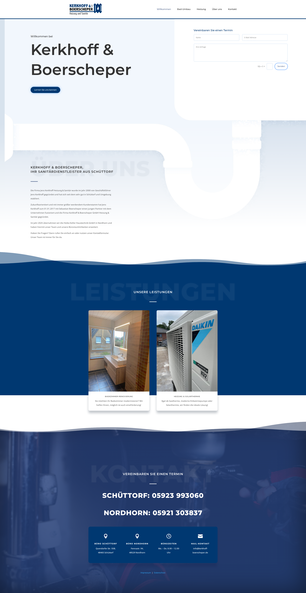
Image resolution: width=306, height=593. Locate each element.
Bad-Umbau (184, 9)
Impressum (146, 572)
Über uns (217, 9)
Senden (281, 66)
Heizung (201, 9)
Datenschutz (159, 572)
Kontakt (232, 9)
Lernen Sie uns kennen (45, 90)
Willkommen (164, 9)
